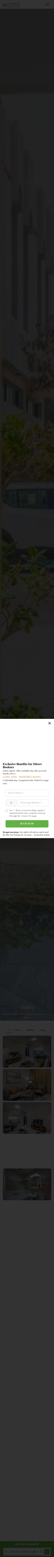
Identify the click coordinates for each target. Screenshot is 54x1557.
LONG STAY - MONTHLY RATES (22, 777)
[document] (27, 778)
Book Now (27, 823)
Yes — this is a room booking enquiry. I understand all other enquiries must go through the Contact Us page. (27, 813)
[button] (49, 723)
